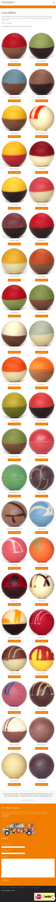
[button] (54, 2)
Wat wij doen (13, 887)
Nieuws (22, 887)
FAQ (28, 887)
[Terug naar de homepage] (8, 2)
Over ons (4, 887)
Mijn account (35, 887)
